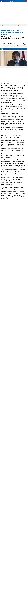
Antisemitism (13, 45)
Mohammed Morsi (21, 45)
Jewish (6, 45)
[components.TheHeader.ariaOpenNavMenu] (4, 1)
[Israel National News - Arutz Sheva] (14, 1)
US (2, 45)
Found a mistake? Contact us (13, 201)
